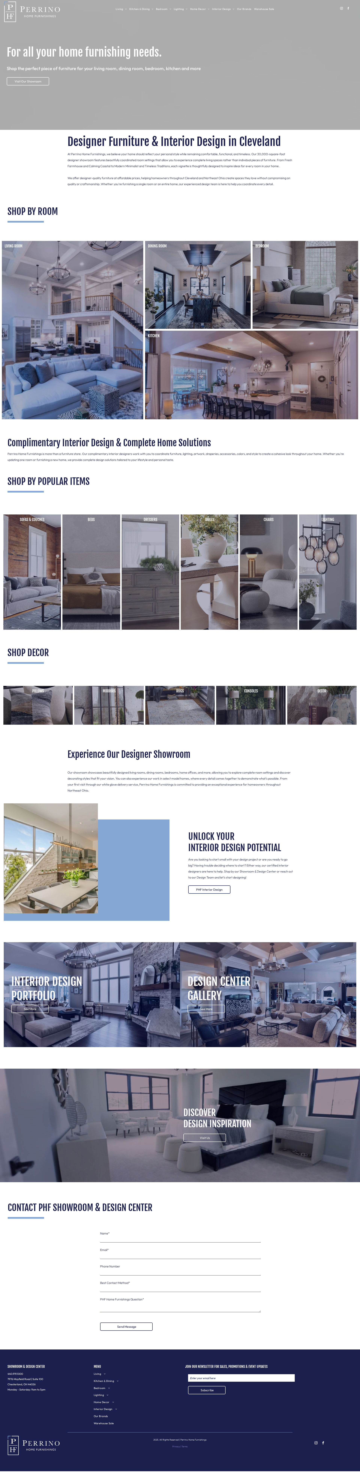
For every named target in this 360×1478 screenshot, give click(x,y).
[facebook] (348, 8)
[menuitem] (121, 9)
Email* (104, 1250)
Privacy (176, 1446)
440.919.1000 (15, 1374)
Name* (105, 1233)
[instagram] (341, 8)
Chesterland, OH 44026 (22, 1384)
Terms (185, 1446)
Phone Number (110, 1266)
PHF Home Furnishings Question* (122, 1299)
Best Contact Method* (115, 1283)
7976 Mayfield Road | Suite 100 (25, 1379)
